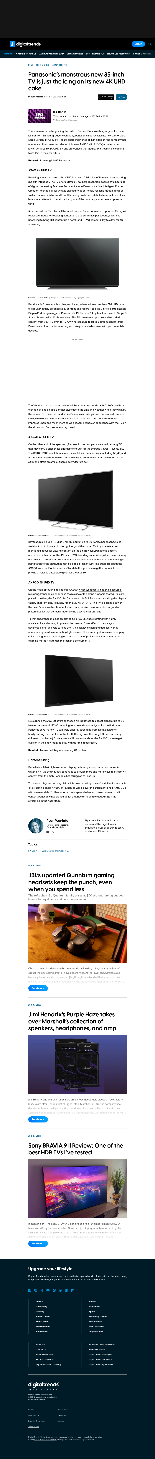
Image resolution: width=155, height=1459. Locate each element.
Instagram (35, 1290)
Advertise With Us (44, 1354)
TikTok (54, 1290)
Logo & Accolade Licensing (48, 1364)
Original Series (96, 1331)
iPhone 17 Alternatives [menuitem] (144, 53)
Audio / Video (42, 1316)
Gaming (40, 1311)
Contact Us (41, 1349)
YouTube (47, 1290)
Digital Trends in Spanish (100, 1359)
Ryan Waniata (37, 97)
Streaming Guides (98, 1316)
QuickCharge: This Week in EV (55, 850)
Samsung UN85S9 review (55, 160)
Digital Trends (20, 48)
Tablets (92, 1301)
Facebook (29, 1290)
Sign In (138, 44)
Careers (31, 1410)
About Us (40, 1344)
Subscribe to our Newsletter (102, 1344)
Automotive (42, 1331)
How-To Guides (96, 1326)
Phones (39, 1301)
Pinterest (60, 1290)
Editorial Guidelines (45, 1359)
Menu (5, 44)
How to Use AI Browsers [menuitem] (118, 53)
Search (149, 44)
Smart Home (42, 1321)
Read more (38, 988)
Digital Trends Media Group (45, 1439)
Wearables (94, 1306)
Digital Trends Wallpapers (100, 1354)
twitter (53, 832)
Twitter (41, 1290)
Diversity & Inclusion (36, 1421)
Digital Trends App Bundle (101, 1364)
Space (92, 1311)
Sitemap (61, 1421)
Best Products (95, 1321)
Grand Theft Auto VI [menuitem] (26, 53)
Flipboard (72, 1290)
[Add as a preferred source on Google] (106, 97)
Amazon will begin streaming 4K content (63, 750)
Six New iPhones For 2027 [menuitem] (51, 53)
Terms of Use (33, 1426)
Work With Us (33, 1415)
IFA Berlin (59, 112)
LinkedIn (66, 1290)
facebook (47, 832)
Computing (41, 1306)
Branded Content (97, 1349)
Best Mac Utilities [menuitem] (75, 53)
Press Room (62, 1415)
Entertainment (43, 1326)
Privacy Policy (63, 1410)
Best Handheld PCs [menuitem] (95, 53)
